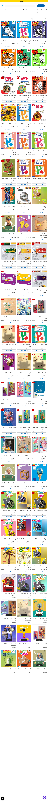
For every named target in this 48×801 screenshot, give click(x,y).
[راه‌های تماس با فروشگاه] (2, 798)
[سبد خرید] (46, 5)
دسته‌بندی (24, 18)
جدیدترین (42, 18)
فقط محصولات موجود (15, 18)
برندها (36, 18)
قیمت (31, 18)
